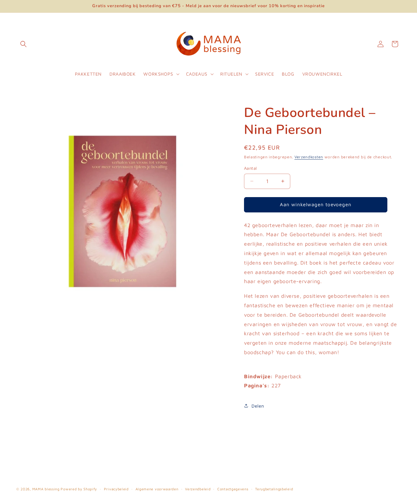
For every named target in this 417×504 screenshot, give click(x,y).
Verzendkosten (309, 156)
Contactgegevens (233, 488)
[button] (23, 44)
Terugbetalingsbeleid (274, 488)
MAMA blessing (46, 489)
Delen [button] (258, 406)
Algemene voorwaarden (157, 488)
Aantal (250, 168)
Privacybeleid (116, 488)
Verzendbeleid (197, 488)
